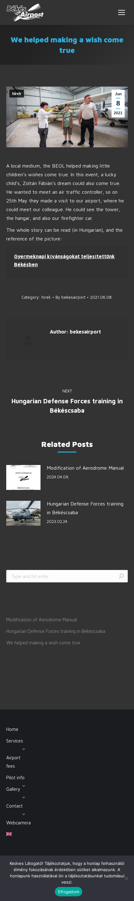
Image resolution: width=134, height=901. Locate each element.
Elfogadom (68, 891)
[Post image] (23, 477)
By (70, 297)
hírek (16, 94)
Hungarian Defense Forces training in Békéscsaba (85, 508)
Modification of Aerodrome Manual (85, 468)
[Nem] (126, 878)
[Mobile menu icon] (121, 12)
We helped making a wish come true (43, 642)
